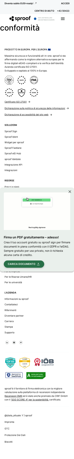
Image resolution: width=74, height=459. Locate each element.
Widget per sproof (14, 142)
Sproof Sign (11, 131)
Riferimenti (10, 310)
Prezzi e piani (12, 186)
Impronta (9, 421)
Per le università (13, 282)
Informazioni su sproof (16, 298)
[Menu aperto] (63, 18)
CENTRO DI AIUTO (44, 11)
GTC (7, 428)
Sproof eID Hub (13, 153)
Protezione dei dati (15, 435)
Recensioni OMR (13, 396)
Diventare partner (14, 315)
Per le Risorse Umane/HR (18, 276)
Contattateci (11, 304)
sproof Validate (13, 159)
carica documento (21, 263)
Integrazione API (13, 164)
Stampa (9, 326)
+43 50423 (63, 11)
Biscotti (9, 441)
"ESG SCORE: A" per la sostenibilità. (30, 399)
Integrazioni (11, 170)
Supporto (9, 332)
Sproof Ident (11, 136)
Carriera (9, 321)
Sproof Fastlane (13, 147)
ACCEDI (65, 3)
